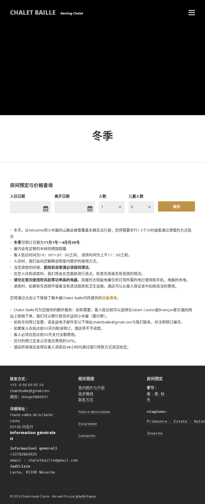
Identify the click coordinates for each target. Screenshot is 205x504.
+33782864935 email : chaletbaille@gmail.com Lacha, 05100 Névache (44, 460)
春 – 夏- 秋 (155, 393)
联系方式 (85, 399)
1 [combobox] (102, 206)
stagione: (157, 411)
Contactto (86, 435)
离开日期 (62, 196)
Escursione (87, 423)
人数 (102, 196)
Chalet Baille (33, 12)
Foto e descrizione (94, 411)
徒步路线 (85, 393)
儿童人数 (136, 196)
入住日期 (17, 196)
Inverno (154, 433)
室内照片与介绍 (91, 387)
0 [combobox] (132, 206)
